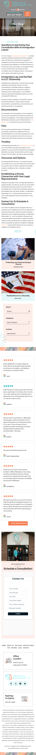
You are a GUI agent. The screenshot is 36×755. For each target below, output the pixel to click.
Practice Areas (28, 645)
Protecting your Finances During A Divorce (18, 263)
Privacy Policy (24, 748)
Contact (26, 648)
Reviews (14, 648)
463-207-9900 (14, 15)
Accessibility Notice (13, 748)
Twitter (15, 683)
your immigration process (26, 145)
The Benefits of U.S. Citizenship (18, 296)
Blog (20, 648)
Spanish (22, 10)
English (13, 10)
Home (4, 645)
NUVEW (7, 746)
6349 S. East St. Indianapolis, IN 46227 (20, 664)
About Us (10, 645)
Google (25, 683)
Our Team (18, 645)
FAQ (8, 648)
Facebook (11, 683)
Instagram (20, 683)
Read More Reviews (19, 523)
